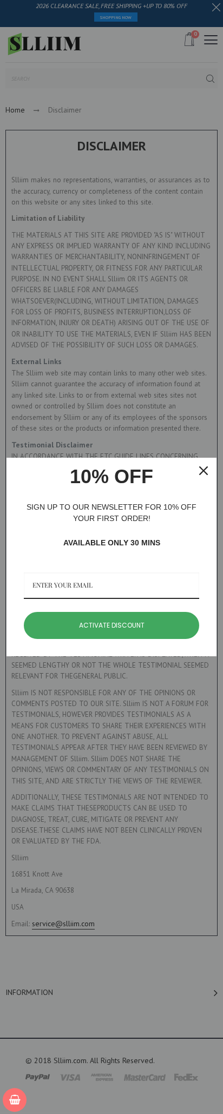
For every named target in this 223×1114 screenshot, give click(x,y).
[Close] (204, 471)
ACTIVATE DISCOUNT (112, 625)
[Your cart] (15, 1100)
